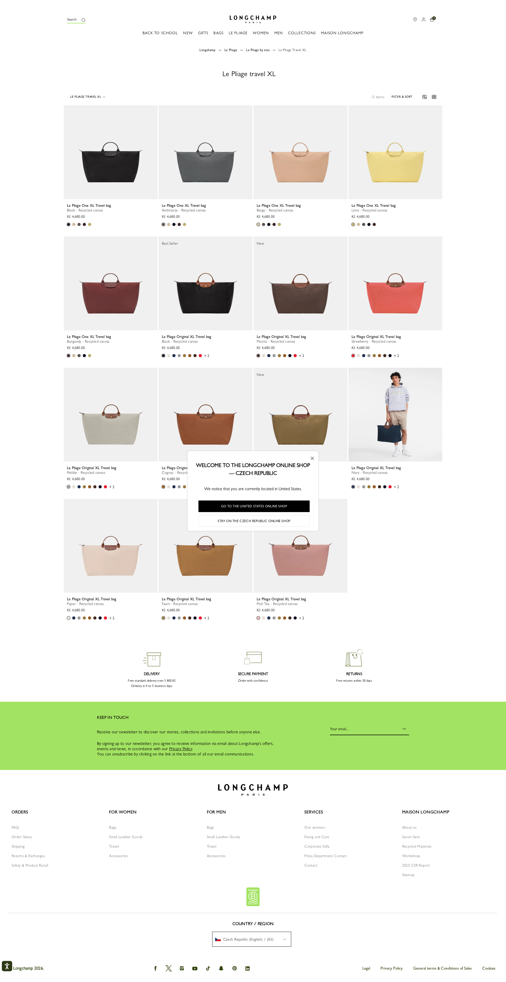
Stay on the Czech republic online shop (254, 521)
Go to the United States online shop (254, 506)
